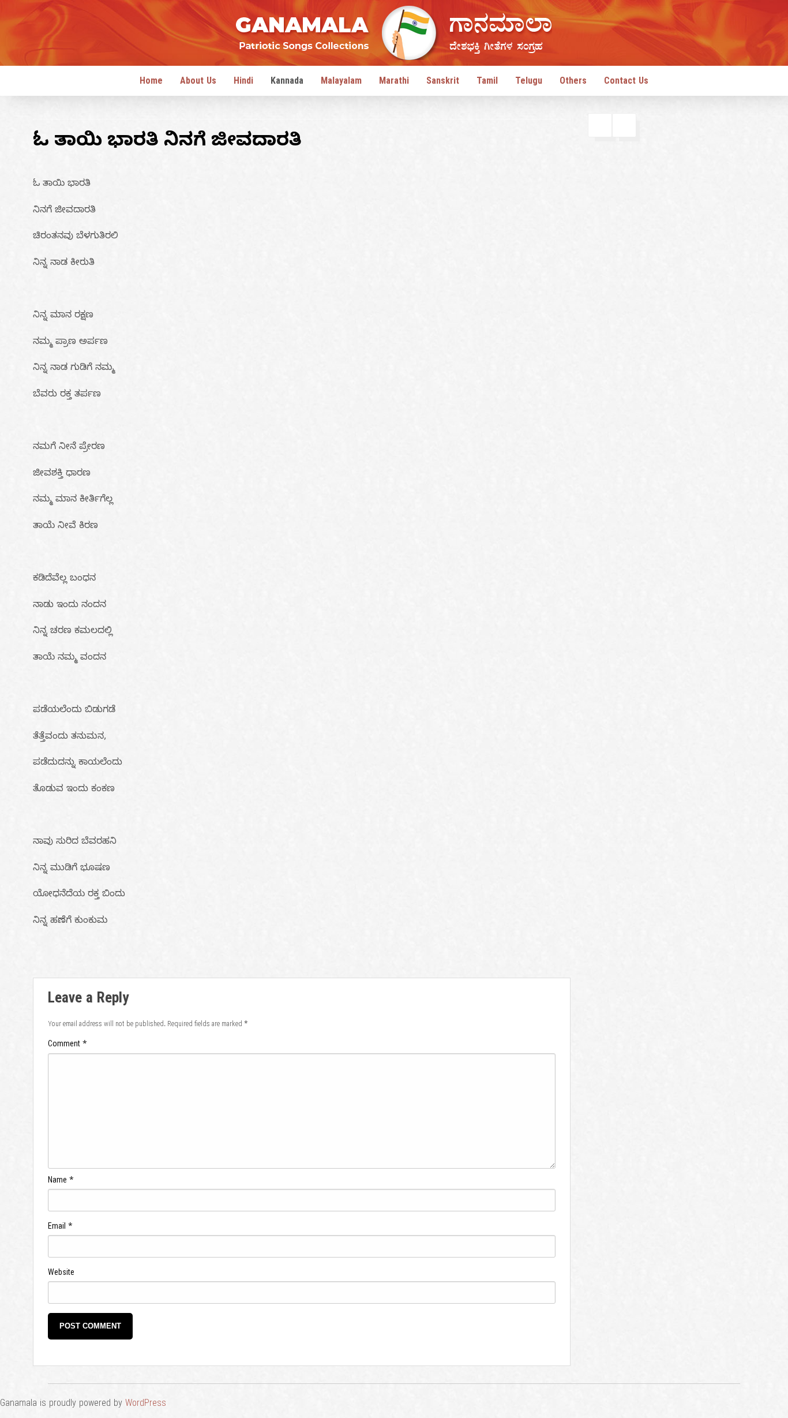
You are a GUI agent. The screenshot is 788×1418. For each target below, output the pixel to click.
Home (151, 82)
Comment (67, 1045)
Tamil (487, 82)
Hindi (243, 82)
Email (60, 1227)
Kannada (287, 82)
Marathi (394, 82)
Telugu (528, 82)
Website (61, 1274)
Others (573, 82)
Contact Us (626, 82)
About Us (198, 82)
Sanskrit (442, 82)
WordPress (145, 1404)
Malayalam (341, 82)
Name (61, 1181)
